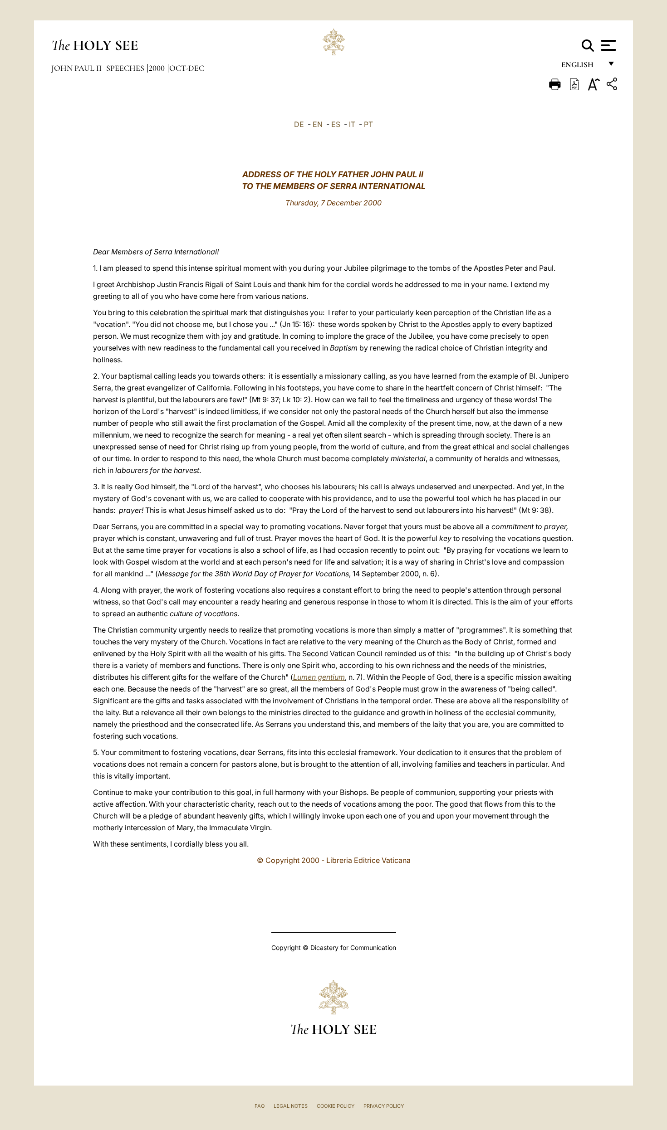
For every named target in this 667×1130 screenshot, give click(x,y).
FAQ (260, 1106)
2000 (158, 68)
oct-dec (186, 68)
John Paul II (77, 68)
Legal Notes (291, 1106)
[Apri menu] (607, 45)
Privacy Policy (383, 1106)
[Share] (613, 85)
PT (368, 124)
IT (352, 124)
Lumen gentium (319, 677)
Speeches (126, 68)
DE (299, 124)
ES (335, 124)
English (581, 67)
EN (318, 124)
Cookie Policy (335, 1106)
